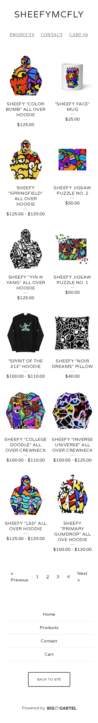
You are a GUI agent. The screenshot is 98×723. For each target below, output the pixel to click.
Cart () (78, 34)
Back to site (49, 679)
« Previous (19, 577)
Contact (52, 34)
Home (49, 614)
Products (22, 34)
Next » (82, 577)
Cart (49, 654)
